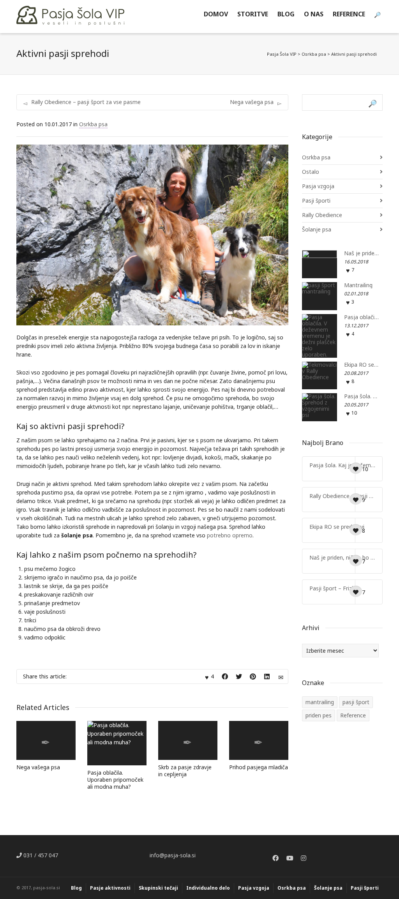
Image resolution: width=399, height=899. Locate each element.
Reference (353, 715)
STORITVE (252, 14)
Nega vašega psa (38, 767)
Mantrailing (358, 285)
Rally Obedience (322, 215)
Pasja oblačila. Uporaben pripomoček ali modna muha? (115, 779)
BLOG (286, 14)
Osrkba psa (93, 124)
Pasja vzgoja (318, 186)
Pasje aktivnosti (110, 888)
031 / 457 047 (40, 855)
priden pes (318, 715)
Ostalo (310, 171)
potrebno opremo (229, 535)
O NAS (313, 14)
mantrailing (319, 702)
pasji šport (356, 702)
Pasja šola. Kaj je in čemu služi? (361, 396)
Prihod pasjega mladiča (258, 767)
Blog (76, 888)
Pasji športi (316, 200)
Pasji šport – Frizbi (332, 588)
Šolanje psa (316, 229)
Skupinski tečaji (158, 888)
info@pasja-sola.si (173, 855)
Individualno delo (208, 888)
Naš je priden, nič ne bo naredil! (361, 253)
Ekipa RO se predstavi (361, 365)
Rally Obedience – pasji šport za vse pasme (342, 496)
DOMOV (216, 14)
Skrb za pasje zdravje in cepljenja (185, 770)
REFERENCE (349, 14)
